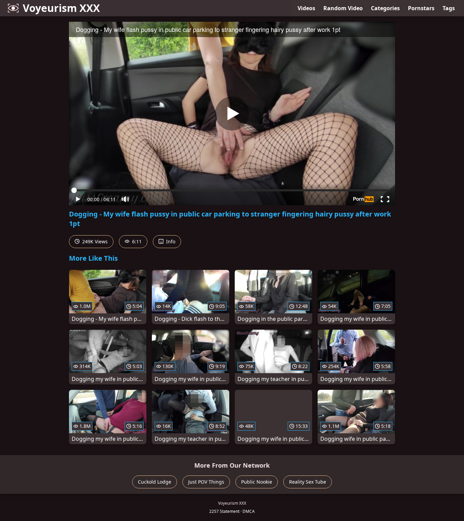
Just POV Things (206, 482)
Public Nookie (256, 482)
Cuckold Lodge (154, 482)
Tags (449, 8)
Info (170, 241)
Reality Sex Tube (307, 482)
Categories (385, 8)
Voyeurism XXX (61, 8)
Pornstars (421, 8)
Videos (306, 8)
